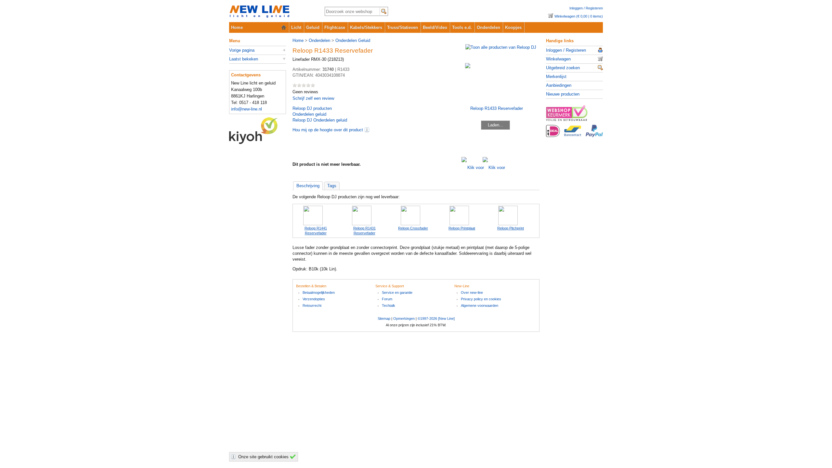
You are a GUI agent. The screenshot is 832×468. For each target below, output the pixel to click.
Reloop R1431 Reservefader (364, 230)
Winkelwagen (558, 59)
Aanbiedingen (558, 85)
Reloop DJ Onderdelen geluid (319, 120)
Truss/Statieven (402, 27)
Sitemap (384, 318)
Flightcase (334, 27)
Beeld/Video (435, 27)
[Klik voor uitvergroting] (472, 167)
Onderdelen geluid (309, 114)
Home (237, 27)
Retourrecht (312, 305)
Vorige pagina (241, 50)
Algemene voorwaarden (479, 305)
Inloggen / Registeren (586, 8)
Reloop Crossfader (413, 228)
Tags (331, 185)
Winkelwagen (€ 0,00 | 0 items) (578, 16)
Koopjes (513, 27)
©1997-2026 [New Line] (436, 318)
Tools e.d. (462, 27)
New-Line (271, 12)
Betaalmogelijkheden (319, 292)
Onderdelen (488, 27)
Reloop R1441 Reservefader (316, 230)
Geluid (312, 27)
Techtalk (388, 305)
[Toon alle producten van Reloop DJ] (500, 47)
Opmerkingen (404, 318)
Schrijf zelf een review (313, 98)
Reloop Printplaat (461, 228)
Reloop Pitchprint (510, 228)
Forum (387, 299)
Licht (296, 27)
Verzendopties (314, 299)
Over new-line (472, 292)
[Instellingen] (234, 457)
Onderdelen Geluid (352, 40)
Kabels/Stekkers (366, 27)
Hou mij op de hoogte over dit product (327, 129)
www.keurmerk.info (574, 115)
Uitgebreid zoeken (563, 67)
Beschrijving (307, 185)
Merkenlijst (556, 76)
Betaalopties (574, 134)
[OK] (294, 457)
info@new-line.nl (246, 109)
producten (312, 108)
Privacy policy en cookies (481, 299)
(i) (367, 129)
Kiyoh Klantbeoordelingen (257, 130)
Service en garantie (397, 292)
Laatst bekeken (243, 59)
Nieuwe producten (562, 94)
